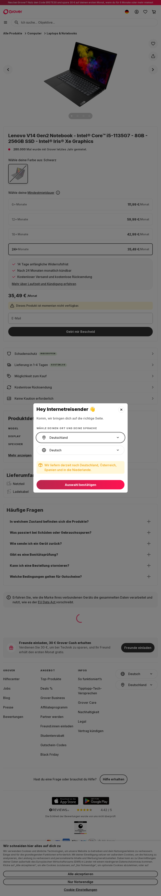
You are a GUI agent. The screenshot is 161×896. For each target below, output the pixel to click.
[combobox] (80, 437)
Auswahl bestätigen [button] (80, 485)
